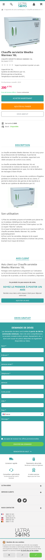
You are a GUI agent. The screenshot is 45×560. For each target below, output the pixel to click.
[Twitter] (24, 500)
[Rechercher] (11, 5)
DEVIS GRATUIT (22, 114)
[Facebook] (19, 500)
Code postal (5, 392)
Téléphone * (5, 373)
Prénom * (5, 355)
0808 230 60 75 (10, 518)
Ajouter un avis (22, 300)
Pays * (3, 410)
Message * (5, 419)
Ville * (3, 401)
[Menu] (3, 5)
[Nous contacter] (40, 508)
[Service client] (40, 492)
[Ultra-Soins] (40, 485)
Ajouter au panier (22, 106)
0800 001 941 (10, 520)
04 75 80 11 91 (10, 516)
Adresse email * (7, 364)
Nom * (3, 346)
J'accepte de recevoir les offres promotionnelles (21, 439)
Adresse (4, 383)
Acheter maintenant (22, 98)
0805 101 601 (10, 514)
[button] (22, 485)
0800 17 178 (9, 521)
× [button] (39, 414)
